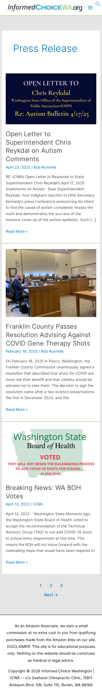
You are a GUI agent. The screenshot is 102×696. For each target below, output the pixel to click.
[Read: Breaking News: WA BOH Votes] (51, 452)
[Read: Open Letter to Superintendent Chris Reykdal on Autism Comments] (51, 98)
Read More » (17, 232)
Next (51, 594)
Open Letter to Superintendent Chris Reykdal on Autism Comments (38, 146)
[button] (98, 5)
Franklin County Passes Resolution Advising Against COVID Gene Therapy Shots (48, 334)
